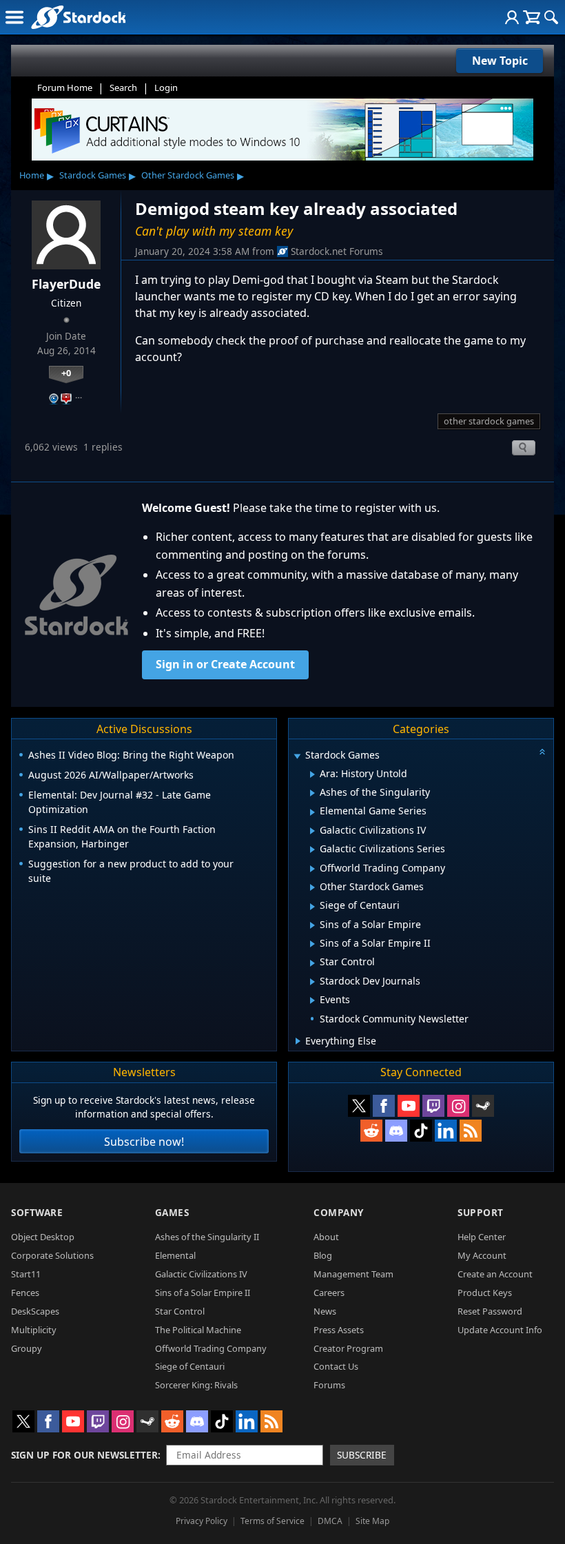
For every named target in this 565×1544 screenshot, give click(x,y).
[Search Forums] (551, 17)
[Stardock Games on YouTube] (408, 1105)
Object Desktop (42, 1237)
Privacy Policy (201, 1521)
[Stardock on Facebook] (383, 1105)
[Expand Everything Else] (298, 1041)
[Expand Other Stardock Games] (312, 887)
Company (339, 1212)
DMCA (330, 1521)
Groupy (26, 1348)
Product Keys (485, 1292)
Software (37, 1212)
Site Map (372, 1521)
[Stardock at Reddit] (371, 1130)
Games (172, 1212)
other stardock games (489, 421)
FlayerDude (66, 284)
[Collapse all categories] (542, 752)
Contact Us (336, 1366)
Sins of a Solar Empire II (202, 1292)
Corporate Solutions (52, 1255)
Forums (329, 1385)
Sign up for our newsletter (84, 1454)
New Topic (500, 60)
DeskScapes (35, 1311)
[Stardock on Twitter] (359, 1105)
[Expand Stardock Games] (297, 756)
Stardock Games (92, 175)
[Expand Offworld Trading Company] (312, 868)
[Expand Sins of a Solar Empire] (312, 925)
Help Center (482, 1237)
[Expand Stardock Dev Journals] (312, 981)
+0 (66, 373)
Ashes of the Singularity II (207, 1237)
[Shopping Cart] (531, 17)
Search (123, 87)
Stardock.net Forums (337, 251)
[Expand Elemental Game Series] (312, 812)
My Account (482, 1255)
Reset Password (490, 1311)
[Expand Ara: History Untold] (312, 774)
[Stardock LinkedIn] (445, 1130)
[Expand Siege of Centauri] (312, 906)
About (326, 1237)
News (325, 1311)
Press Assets (339, 1330)
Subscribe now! (144, 1141)
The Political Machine (198, 1330)
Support (481, 1212)
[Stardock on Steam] (483, 1105)
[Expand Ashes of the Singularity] (312, 793)
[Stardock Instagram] (458, 1105)
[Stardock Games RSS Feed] (470, 1130)
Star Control (180, 1311)
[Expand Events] (312, 1000)
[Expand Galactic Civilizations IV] (312, 830)
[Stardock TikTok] (421, 1130)
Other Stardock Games (187, 175)
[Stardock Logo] (78, 17)
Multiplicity (33, 1330)
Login (166, 87)
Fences (25, 1292)
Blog (323, 1255)
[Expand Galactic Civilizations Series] (312, 849)
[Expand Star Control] (312, 963)
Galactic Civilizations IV (201, 1274)
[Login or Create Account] (512, 17)
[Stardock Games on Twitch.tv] (433, 1105)
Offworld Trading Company (211, 1348)
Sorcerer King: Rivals (196, 1385)
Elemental (175, 1255)
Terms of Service (272, 1521)
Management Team (353, 1274)
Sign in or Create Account (225, 664)
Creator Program (348, 1348)
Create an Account (495, 1274)
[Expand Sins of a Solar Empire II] (312, 943)
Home (31, 175)
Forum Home (64, 87)
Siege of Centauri (190, 1366)
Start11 (26, 1274)
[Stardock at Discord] (396, 1130)
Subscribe (362, 1454)
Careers (329, 1292)
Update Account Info (500, 1330)
